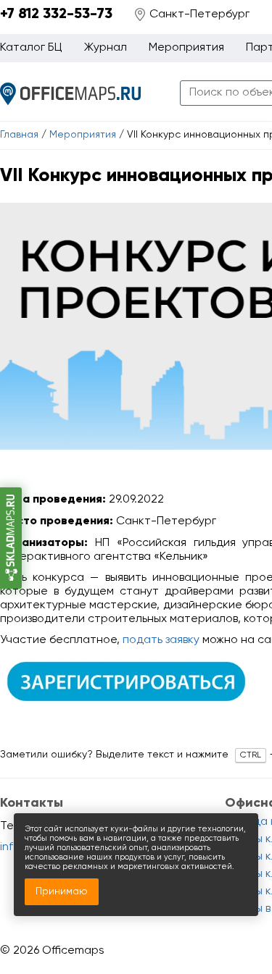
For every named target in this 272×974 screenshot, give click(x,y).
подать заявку (161, 640)
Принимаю (62, 891)
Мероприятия (82, 135)
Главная (19, 135)
